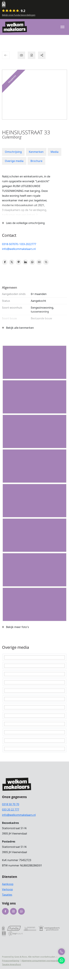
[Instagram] (13, 911)
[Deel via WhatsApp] (32, 262)
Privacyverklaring (10, 960)
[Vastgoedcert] (49, 928)
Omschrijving (13, 152)
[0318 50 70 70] (61, 951)
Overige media (14, 161)
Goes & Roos (20, 956)
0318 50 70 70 (10, 804)
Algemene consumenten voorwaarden (40, 960)
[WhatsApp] (21, 911)
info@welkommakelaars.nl (19, 249)
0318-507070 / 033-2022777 (19, 244)
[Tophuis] (15, 933)
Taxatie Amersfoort (11, 964)
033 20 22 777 (10, 809)
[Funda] (14, 928)
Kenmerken (36, 152)
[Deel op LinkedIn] (25, 262)
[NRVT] (4, 933)
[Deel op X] (11, 262)
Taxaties (7, 895)
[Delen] (42, 55)
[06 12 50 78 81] (61, 960)
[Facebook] (5, 911)
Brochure (36, 161)
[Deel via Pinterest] (18, 262)
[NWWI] (30, 928)
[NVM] (30, 4)
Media (54, 152)
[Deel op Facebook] (5, 262)
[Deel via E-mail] (39, 262)
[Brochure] (31, 55)
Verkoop (7, 889)
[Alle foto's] (21, 55)
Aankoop (7, 884)
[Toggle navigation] (62, 27)
